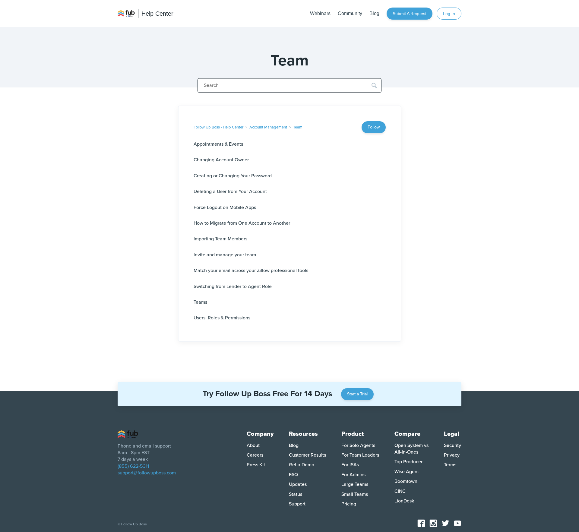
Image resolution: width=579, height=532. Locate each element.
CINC (400, 491)
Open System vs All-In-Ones (411, 448)
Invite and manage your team (225, 255)
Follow (374, 127)
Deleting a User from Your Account (230, 191)
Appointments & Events (218, 144)
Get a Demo (301, 465)
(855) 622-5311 (133, 466)
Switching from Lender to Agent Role (233, 286)
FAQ (293, 475)
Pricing (348, 504)
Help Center (157, 13)
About (253, 445)
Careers (255, 455)
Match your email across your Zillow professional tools (251, 271)
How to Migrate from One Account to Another (242, 223)
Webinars (320, 13)
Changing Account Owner (221, 160)
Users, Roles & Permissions (222, 318)
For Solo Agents (358, 445)
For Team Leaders (360, 455)
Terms (450, 465)
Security (452, 445)
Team (297, 127)
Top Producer (408, 462)
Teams (200, 302)
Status (295, 494)
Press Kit (256, 465)
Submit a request (409, 13)
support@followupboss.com (147, 473)
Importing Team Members (220, 239)
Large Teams (354, 484)
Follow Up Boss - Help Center (218, 127)
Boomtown (405, 481)
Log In (449, 13)
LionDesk (404, 501)
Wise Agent (406, 472)
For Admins (353, 475)
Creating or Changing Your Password (233, 176)
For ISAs (350, 465)
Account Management (268, 127)
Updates (298, 484)
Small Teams (354, 494)
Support (297, 504)
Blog (374, 13)
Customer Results (307, 455)
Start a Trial (357, 394)
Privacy (452, 455)
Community (350, 13)
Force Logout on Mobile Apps (225, 207)
